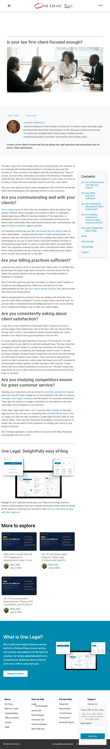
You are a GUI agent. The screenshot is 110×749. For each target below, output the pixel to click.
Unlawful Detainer (39, 724)
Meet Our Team (11, 709)
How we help (87, 241)
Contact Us (92, 704)
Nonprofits (63, 704)
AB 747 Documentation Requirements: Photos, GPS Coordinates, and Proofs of (18, 601)
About (84, 236)
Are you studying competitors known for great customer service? (92, 218)
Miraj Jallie (15, 564)
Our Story (9, 704)
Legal (7, 727)
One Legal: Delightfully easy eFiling (92, 229)
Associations (65, 709)
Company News (11, 713)
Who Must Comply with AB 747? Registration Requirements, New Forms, (17, 557)
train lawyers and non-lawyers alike (51, 231)
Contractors (64, 718)
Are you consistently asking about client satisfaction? (92, 206)
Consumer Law (38, 720)
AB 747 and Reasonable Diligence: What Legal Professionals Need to (54, 557)
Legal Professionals (40, 705)
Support (85, 252)
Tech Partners (65, 713)
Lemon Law (36, 710)
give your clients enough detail (39, 288)
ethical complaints (17, 225)
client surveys (15, 332)
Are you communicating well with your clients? (92, 185)
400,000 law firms (59, 413)
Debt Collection (38, 729)
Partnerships (87, 247)
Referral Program (66, 722)
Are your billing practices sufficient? (88, 196)
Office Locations (12, 718)
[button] (9, 5)
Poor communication (11, 209)
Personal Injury (38, 715)
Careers (8, 722)
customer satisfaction (55, 392)
